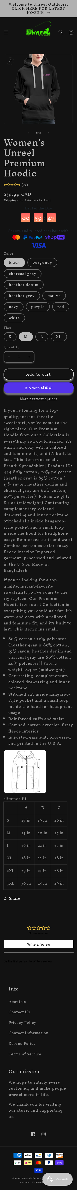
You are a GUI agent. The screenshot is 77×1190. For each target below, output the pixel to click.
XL (59, 336)
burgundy (42, 262)
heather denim (23, 284)
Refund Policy (22, 1043)
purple (38, 306)
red (60, 306)
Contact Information (29, 1033)
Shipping (10, 200)
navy (13, 306)
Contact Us (19, 1012)
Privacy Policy (22, 1022)
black (14, 262)
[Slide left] (28, 132)
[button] (6, 32)
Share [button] (14, 898)
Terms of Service (25, 1054)
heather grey (22, 295)
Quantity (12, 347)
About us (17, 1001)
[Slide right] (48, 132)
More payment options (38, 399)
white (14, 318)
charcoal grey (22, 273)
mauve (54, 295)
